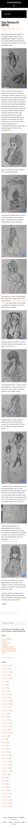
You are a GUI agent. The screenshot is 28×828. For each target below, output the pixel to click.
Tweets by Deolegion (7, 657)
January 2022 (5, 675)
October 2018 (5, 768)
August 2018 (4, 774)
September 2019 (6, 733)
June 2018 (4, 781)
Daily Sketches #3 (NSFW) (10, 23)
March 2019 (4, 752)
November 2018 (5, 765)
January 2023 (5, 668)
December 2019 (5, 723)
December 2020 (6, 700)
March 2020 (4, 716)
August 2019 (4, 736)
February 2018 (5, 793)
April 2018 (4, 787)
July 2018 (3, 777)
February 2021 (5, 694)
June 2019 (4, 742)
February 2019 (5, 755)
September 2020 (6, 710)
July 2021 (3, 681)
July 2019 (3, 739)
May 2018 (4, 784)
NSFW (10, 613)
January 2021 (5, 697)
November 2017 (5, 803)
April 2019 (4, 749)
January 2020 (5, 720)
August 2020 (5, 713)
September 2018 (6, 771)
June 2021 (4, 684)
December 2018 (5, 761)
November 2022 (6, 672)
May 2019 (4, 745)
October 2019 (5, 729)
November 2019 (5, 726)
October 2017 (5, 806)
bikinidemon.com (14, 2)
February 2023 (5, 665)
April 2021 (4, 688)
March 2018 (4, 790)
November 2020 (6, 704)
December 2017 (5, 800)
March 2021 (4, 691)
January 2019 (5, 758)
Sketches (15, 613)
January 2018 (5, 797)
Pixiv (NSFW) (5, 643)
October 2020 (5, 707)
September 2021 (6, 678)
